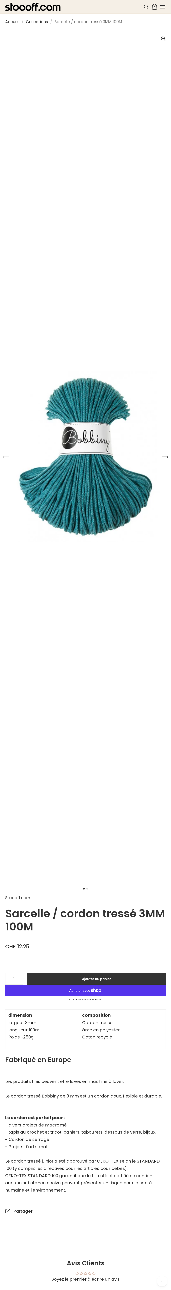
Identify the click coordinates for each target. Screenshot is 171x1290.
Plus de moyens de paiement (86, 999)
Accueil (12, 22)
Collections (37, 22)
